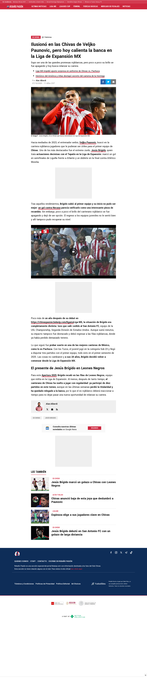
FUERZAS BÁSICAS (90, 6)
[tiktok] (131, 552)
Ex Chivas (36, 418)
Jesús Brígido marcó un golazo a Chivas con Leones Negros (83, 484)
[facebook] (111, 552)
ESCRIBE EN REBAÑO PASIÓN (60, 561)
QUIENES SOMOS (21, 561)
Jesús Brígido (98, 150)
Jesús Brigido (50, 418)
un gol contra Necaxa (49, 207)
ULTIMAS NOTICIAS (38, 6)
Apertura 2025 (49, 375)
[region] (73, 20)
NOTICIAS (126, 6)
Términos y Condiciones (24, 584)
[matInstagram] (116, 552)
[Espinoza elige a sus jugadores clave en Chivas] (40, 517)
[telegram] (126, 552)
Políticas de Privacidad (45, 584)
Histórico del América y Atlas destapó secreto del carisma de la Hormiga (70, 75)
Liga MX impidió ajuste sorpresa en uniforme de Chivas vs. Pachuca (68, 71)
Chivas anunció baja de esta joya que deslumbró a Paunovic (82, 500)
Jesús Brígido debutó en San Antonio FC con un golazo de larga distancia (80, 533)
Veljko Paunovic (87, 142)
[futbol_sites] (99, 584)
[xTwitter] (121, 552)
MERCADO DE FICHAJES (110, 6)
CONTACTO (42, 561)
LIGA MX (53, 6)
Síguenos (94, 428)
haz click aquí (76, 569)
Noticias (48, 37)
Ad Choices (76, 584)
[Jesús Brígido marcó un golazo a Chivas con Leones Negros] (40, 484)
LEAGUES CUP (64, 6)
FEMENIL (76, 6)
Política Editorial (63, 584)
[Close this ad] (145, 675)
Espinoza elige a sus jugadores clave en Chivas (80, 515)
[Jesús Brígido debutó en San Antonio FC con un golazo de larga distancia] (40, 533)
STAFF (33, 561)
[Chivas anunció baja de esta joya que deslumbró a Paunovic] (40, 500)
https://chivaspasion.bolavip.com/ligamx (52, 322)
